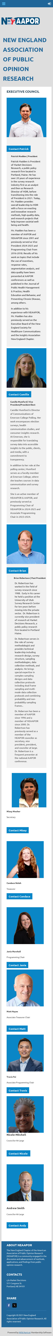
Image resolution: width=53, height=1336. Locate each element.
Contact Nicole (18, 1153)
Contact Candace (19, 896)
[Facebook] (9, 1305)
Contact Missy (18, 830)
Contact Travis (18, 1090)
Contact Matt (17, 1028)
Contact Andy (17, 1225)
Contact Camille (19, 394)
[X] (14, 1305)
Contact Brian (17, 570)
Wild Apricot (25, 1332)
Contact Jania (17, 965)
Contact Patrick (19, 148)
